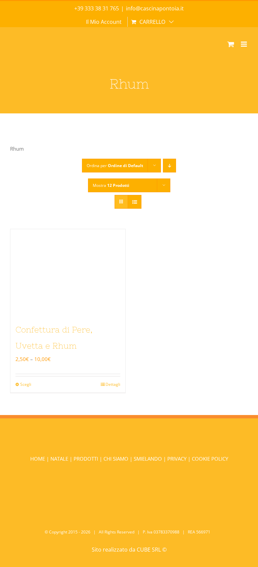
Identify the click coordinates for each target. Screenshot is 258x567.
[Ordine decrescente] (169, 165)
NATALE (60, 458)
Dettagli (112, 384)
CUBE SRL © (152, 549)
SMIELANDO (148, 458)
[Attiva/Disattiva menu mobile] (244, 44)
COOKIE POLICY (210, 458)
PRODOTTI (86, 458)
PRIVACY (176, 458)
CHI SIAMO (116, 458)
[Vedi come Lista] (134, 201)
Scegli (25, 384)
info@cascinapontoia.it (155, 8)
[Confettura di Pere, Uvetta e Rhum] (67, 272)
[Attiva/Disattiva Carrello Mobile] (230, 44)
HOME (38, 458)
